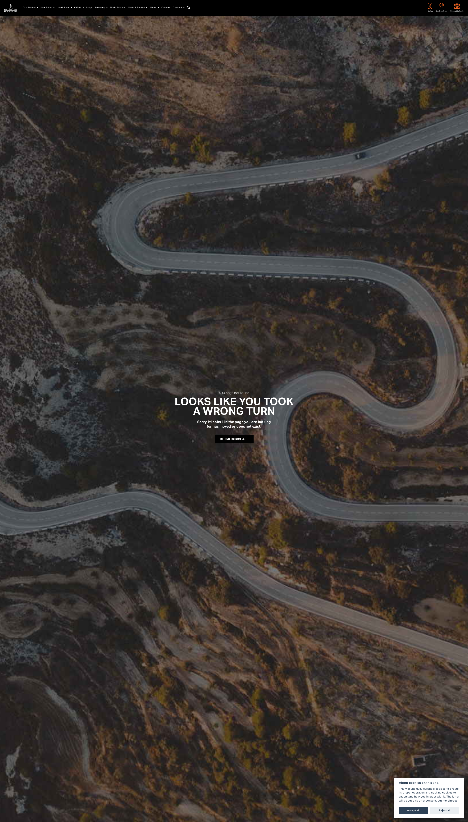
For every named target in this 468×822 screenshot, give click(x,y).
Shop (89, 8)
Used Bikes (63, 8)
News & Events (137, 8)
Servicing (100, 8)
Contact (178, 8)
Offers (78, 8)
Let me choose (448, 800)
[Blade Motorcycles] (10, 8)
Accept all (413, 810)
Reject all (444, 810)
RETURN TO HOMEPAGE (234, 439)
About (153, 8)
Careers (166, 8)
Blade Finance (118, 8)
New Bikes (46, 8)
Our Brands (29, 8)
